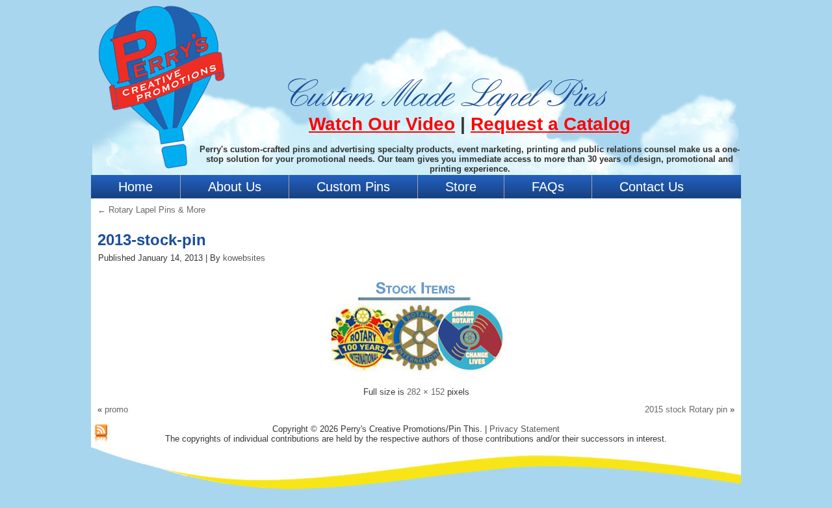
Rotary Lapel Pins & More (151, 210)
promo (116, 409)
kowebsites (244, 258)
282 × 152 (426, 392)
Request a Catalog (550, 124)
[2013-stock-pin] (416, 376)
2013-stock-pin (152, 239)
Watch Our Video (382, 124)
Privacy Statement (524, 429)
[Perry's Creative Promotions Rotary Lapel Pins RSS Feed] (101, 434)
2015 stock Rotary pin (686, 409)
